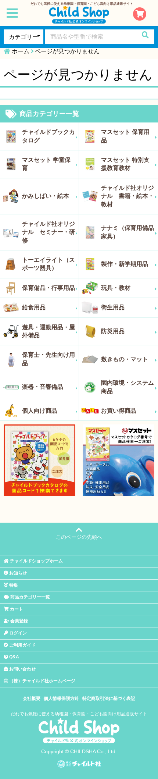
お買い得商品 (118, 411)
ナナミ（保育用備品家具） (127, 232)
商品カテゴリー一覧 (48, 113)
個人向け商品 (39, 411)
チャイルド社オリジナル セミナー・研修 (48, 232)
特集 (13, 585)
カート (16, 609)
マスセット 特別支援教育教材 (125, 164)
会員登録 (18, 620)
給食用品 (34, 307)
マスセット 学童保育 (46, 164)
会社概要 (31, 698)
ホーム (20, 51)
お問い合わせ (22, 669)
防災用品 (113, 331)
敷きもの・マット (124, 359)
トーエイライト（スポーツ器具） (48, 264)
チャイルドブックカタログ (48, 136)
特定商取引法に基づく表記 (108, 698)
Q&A (13, 656)
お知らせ (17, 573)
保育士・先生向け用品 (48, 359)
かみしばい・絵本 (45, 196)
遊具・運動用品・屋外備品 (48, 331)
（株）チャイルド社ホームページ (41, 680)
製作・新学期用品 (124, 264)
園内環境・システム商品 (127, 387)
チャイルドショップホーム (36, 560)
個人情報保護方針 (61, 698)
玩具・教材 (115, 288)
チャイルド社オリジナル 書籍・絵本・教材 (127, 196)
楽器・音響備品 (42, 387)
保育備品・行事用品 (48, 288)
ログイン (17, 633)
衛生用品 (113, 307)
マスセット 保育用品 (125, 136)
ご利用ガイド (22, 645)
